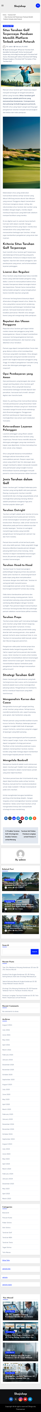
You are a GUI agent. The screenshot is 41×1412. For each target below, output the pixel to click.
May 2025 (6, 1099)
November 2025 (8, 1070)
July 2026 (6, 1030)
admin (11, 46)
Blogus (31, 1406)
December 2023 (8, 1184)
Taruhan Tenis (7, 1242)
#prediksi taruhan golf (10, 52)
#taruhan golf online (15, 57)
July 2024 (6, 1149)
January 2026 (7, 1060)
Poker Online (7, 1223)
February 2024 (7, 1174)
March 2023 (6, 1198)
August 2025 (7, 1084)
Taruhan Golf (8, 26)
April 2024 (6, 1164)
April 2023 (6, 1194)
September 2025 (8, 1079)
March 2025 (6, 1109)
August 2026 (7, 1025)
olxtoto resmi (7, 1285)
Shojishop (20, 6)
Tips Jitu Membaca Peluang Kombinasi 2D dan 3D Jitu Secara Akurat (19, 1317)
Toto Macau (6, 1252)
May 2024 (6, 1159)
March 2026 (6, 1050)
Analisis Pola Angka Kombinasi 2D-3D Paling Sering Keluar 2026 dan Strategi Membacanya (19, 1337)
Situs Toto (6, 1260)
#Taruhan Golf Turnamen (23, 59)
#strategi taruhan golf (19, 54)
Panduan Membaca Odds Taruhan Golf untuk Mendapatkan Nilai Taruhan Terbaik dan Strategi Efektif (20, 928)
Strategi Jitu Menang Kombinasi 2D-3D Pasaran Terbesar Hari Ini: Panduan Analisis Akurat (20, 1378)
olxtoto (5, 1277)
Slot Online (6, 1228)
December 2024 (8, 1124)
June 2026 (6, 1035)
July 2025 (6, 1089)
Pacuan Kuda (7, 1218)
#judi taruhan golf (11, 50)
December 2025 (8, 1065)
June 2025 (6, 1094)
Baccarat (5, 1213)
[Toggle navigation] (2, 5)
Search (5, 945)
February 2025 (7, 1114)
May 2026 (6, 1040)
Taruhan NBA (7, 1237)
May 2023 (6, 1189)
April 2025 (6, 1104)
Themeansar (20, 1409)
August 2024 (7, 1144)
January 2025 (7, 1119)
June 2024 (6, 1154)
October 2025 (7, 1075)
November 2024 (8, 1129)
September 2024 (8, 1139)
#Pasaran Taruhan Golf (26, 50)
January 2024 (7, 1179)
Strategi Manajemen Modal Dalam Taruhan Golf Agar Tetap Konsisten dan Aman (19, 907)
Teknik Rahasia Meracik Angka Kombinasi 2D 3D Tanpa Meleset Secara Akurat (18, 1358)
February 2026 (7, 1055)
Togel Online (6, 1247)
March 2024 (6, 1169)
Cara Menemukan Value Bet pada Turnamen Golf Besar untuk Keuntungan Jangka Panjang (18, 885)
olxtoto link (6, 1269)
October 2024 (7, 1134)
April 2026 (6, 1045)
